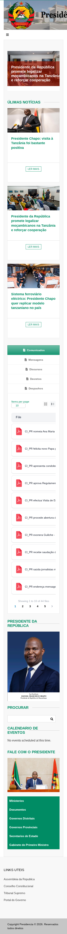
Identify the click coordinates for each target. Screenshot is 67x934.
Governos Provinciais (23, 827)
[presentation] (33, 350)
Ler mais (33, 169)
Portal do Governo (15, 900)
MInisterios (16, 800)
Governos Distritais (22, 818)
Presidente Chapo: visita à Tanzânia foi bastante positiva (32, 143)
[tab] (33, 350)
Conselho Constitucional (18, 886)
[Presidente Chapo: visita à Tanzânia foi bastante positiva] (33, 120)
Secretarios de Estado (23, 836)
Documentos (17, 809)
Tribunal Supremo (14, 893)
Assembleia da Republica (19, 879)
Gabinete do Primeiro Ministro (29, 844)
